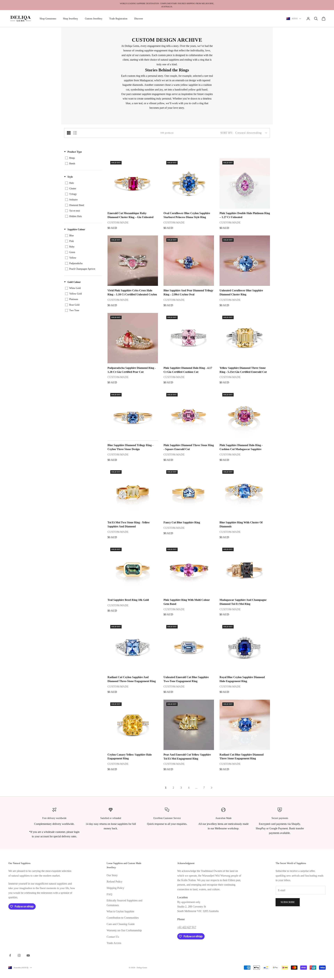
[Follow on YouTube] (28, 955)
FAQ (109, 894)
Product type (74, 152)
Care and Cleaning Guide (121, 924)
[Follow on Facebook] (10, 955)
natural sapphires (170, 59)
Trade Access (114, 943)
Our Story (112, 875)
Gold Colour (74, 282)
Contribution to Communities (123, 917)
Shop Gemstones (48, 18)
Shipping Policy (115, 887)
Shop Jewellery (70, 18)
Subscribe (288, 902)
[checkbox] (82, 158)
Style (70, 177)
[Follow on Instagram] (19, 955)
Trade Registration (118, 18)
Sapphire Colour (76, 229)
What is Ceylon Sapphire (120, 911)
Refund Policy (114, 881)
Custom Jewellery (93, 18)
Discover (138, 18)
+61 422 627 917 (186, 927)
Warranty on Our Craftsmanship (124, 930)
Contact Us (113, 936)
